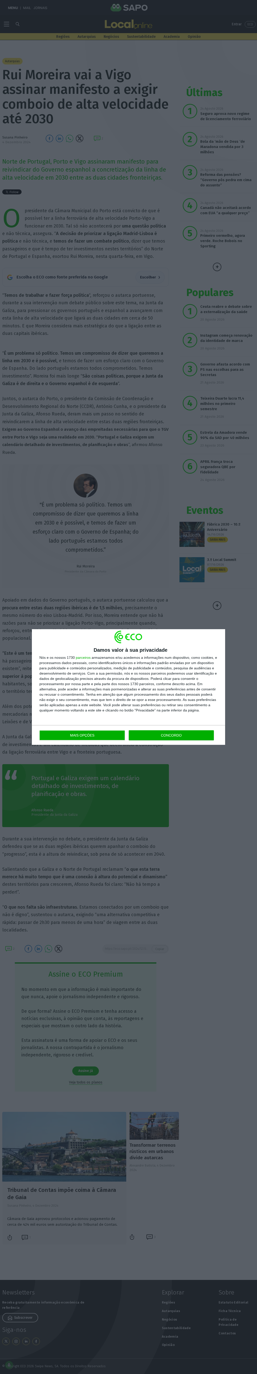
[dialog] (128, 687)
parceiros (83, 657)
